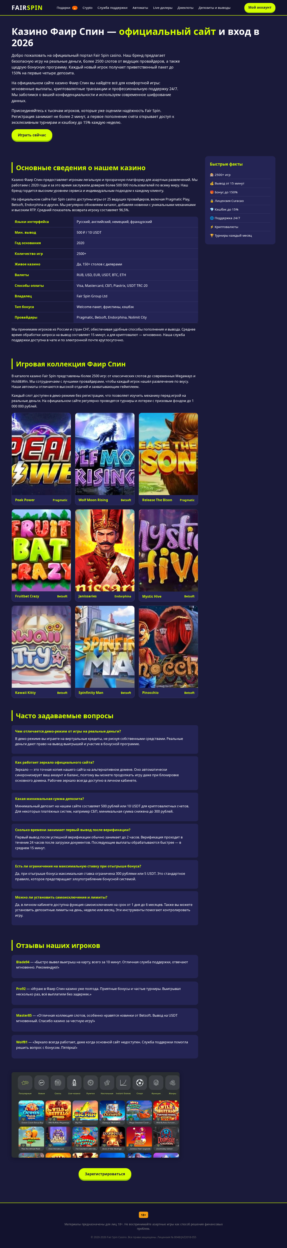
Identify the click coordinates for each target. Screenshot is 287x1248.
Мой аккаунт (259, 7)
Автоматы (140, 7)
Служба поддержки (112, 7)
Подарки (66, 7)
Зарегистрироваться (105, 1173)
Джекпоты (186, 7)
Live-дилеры (162, 7)
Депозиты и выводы (214, 7)
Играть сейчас (32, 134)
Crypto (87, 7)
